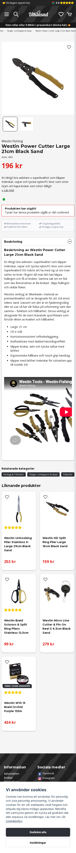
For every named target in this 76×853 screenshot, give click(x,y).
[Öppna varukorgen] (69, 14)
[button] (68, 47)
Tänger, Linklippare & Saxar (19, 30)
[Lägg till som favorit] (61, 14)
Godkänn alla (38, 832)
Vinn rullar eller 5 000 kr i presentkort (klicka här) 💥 (38, 25)
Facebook (48, 773)
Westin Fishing (12, 141)
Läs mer (9, 190)
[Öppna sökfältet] (16, 14)
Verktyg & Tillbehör (13, 474)
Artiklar (8, 778)
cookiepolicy (14, 821)
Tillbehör (67, 474)
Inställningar (38, 842)
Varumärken (11, 773)
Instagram (49, 778)
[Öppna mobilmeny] (6, 14)
